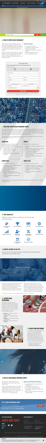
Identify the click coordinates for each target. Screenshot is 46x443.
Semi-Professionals (15, 3)
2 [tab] (23, 373)
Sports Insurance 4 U (6, 3)
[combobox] (23, 35)
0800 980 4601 (19, 408)
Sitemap (39, 432)
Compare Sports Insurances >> (38, 428)
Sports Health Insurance (31, 3)
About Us (6, 432)
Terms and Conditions (25, 432)
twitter (5, 426)
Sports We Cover (40, 3)
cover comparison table (19, 137)
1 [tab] (22, 373)
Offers (13, 432)
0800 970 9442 (37, 421)
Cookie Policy (31, 432)
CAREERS (37, 0)
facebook (3, 426)
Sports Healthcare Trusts (39, 426)
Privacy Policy (19, 432)
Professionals (22, 3)
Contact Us (10, 432)
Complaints (36, 432)
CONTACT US (42, 0)
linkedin (3, 428)
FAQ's (15, 432)
